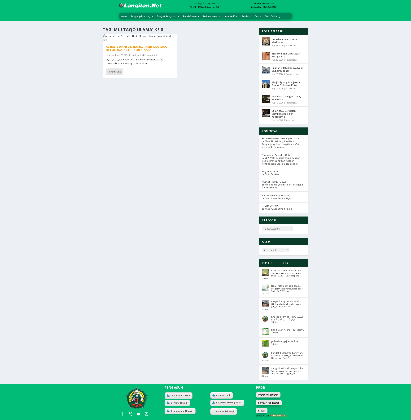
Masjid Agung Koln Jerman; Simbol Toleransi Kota (287, 84)
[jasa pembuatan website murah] (278, 415)
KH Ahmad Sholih (179, 403)
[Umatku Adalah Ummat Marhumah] (266, 41)
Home (124, 16)
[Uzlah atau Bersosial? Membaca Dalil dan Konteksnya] (266, 113)
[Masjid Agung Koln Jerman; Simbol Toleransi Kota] (266, 84)
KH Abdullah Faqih (225, 411)
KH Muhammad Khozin (182, 411)
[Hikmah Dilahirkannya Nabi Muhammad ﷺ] (266, 70)
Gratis (244, 16)
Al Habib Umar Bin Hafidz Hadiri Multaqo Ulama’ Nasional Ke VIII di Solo (136, 48)
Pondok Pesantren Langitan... (287, 352)
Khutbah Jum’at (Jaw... (284, 316)
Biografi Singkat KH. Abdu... (286, 301)
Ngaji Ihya (289, 120)
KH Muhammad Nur (180, 395)
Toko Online (271, 16)
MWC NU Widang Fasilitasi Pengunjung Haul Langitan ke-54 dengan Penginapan (280, 144)
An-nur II (267, 195)
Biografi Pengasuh (166, 16)
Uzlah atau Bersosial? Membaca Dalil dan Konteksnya (284, 113)
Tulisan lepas (291, 60)
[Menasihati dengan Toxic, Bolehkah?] (266, 99)
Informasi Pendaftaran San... (287, 270)
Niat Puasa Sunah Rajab (278, 198)
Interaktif (230, 16)
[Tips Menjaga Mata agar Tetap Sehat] (266, 56)
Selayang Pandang (140, 16)
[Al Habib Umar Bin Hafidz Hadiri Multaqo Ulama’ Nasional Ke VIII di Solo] (140, 38)
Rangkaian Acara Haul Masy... (288, 329)
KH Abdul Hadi (223, 395)
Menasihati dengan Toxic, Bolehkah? (286, 98)
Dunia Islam (290, 45)
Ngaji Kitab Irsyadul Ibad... (286, 285)
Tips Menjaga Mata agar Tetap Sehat (286, 55)
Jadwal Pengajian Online (284, 341)
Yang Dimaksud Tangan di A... (288, 368)
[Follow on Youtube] (138, 414)
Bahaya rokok (210, 16)
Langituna (135, 55)
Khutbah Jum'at (292, 74)
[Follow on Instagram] (146, 414)
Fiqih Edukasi (272, 174)
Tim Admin (268, 155)
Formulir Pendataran (269, 402)
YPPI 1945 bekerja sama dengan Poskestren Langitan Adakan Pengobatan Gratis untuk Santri (281, 160)
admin (111, 55)
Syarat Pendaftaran (268, 394)
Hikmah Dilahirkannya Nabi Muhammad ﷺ (287, 69)
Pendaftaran (190, 16)
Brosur (258, 16)
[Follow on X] (130, 414)
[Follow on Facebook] (122, 414)
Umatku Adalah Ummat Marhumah (285, 41)
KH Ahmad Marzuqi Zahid (229, 402)
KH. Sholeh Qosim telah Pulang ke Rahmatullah (282, 186)
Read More (114, 71)
